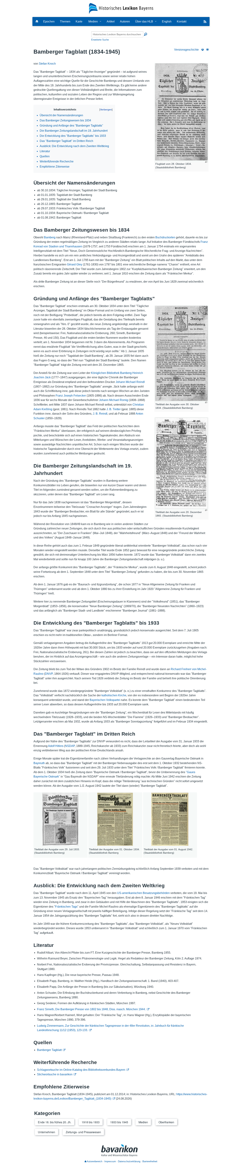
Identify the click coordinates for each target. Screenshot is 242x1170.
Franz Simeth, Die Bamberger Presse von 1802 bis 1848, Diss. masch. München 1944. (91, 1009)
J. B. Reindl (100, 413)
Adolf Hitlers (55, 745)
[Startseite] (121, 8)
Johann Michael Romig (113, 400)
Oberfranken (166, 1122)
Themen (65, 21)
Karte (79, 21)
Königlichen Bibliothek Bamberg (111, 372)
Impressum (110, 1161)
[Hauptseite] (37, 21)
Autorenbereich (94, 1161)
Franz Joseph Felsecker (71, 395)
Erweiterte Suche (100, 39)
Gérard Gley (74, 264)
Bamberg (49, 237)
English (166, 21)
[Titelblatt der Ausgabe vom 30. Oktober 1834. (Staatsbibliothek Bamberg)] (181, 353)
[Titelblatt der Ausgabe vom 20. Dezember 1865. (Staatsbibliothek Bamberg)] (181, 463)
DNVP (49, 673)
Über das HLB (144, 21)
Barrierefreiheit (149, 1161)
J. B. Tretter (113, 409)
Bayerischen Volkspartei (105, 699)
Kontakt (181, 21)
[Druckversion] (202, 49)
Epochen (49, 21)
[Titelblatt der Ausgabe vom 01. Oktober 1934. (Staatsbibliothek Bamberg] (115, 819)
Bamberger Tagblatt (49, 1049)
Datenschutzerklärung (129, 1161)
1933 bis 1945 (119, 1122)
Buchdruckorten (165, 237)
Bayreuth (39, 763)
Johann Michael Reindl (130, 381)
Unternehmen (46, 1132)
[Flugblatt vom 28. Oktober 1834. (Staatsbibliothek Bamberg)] (181, 112)
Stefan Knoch (47, 63)
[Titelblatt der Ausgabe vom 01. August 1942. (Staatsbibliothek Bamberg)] (169, 819)
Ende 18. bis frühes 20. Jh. (54, 1122)
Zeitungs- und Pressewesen (83, 1132)
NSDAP (70, 745)
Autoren (125, 21)
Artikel (111, 21)
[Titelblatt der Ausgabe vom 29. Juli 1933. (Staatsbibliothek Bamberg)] (60, 819)
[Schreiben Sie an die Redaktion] (207, 49)
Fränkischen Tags (66, 906)
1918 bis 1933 (91, 1122)
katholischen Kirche (114, 695)
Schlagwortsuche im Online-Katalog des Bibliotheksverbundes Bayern (81, 1069)
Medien (93, 21)
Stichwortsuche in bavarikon (54, 1074)
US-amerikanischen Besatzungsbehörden (143, 892)
